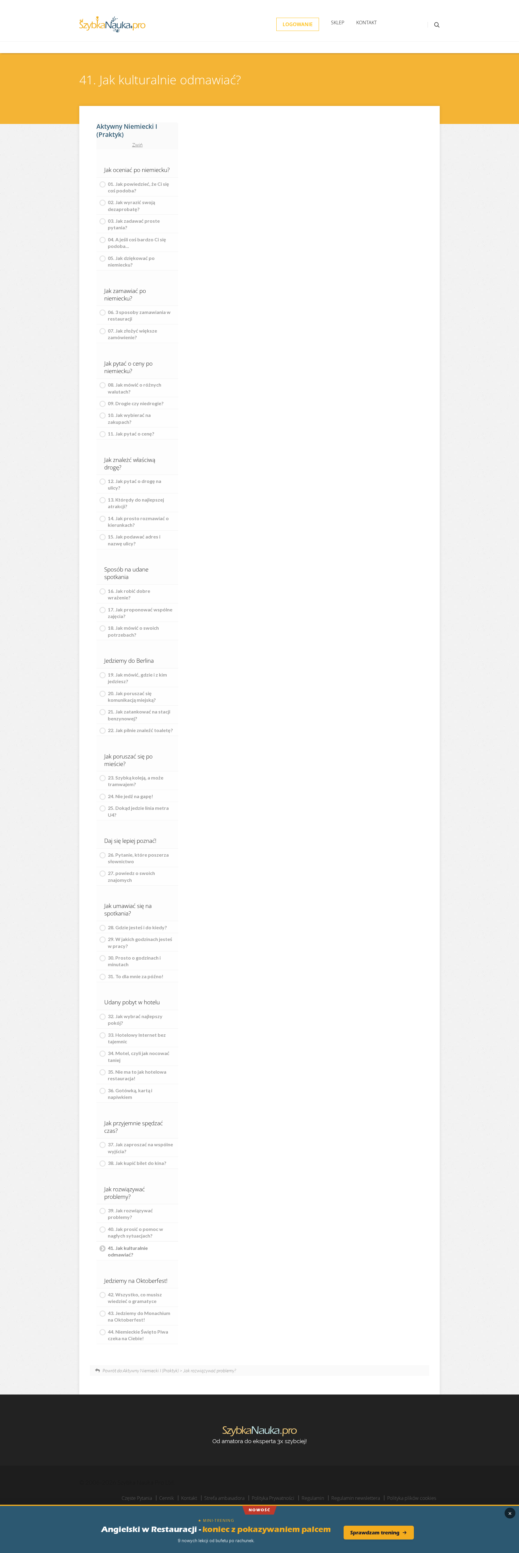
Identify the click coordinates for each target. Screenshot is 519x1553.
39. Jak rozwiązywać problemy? (130, 1214)
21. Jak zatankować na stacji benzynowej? (139, 715)
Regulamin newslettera (355, 1498)
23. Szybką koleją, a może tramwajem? (135, 781)
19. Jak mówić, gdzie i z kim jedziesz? (137, 678)
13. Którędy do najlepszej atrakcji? (136, 503)
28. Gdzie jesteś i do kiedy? (137, 927)
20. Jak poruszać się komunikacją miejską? (132, 696)
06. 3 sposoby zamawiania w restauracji (139, 315)
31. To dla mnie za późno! (135, 976)
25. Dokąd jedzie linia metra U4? (138, 811)
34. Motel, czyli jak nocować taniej (138, 1056)
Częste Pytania (137, 1498)
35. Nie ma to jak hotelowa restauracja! (137, 1075)
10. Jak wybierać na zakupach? (129, 418)
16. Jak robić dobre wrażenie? (129, 594)
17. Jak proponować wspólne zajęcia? (140, 613)
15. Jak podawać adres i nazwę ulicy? (134, 540)
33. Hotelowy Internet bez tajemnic (137, 1038)
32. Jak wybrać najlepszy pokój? (135, 1019)
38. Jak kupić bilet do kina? (137, 1163)
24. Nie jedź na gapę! (130, 796)
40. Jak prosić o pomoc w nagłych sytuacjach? (135, 1232)
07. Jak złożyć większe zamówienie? (132, 334)
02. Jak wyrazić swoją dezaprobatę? (131, 205)
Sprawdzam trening (374, 1533)
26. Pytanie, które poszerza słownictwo (138, 858)
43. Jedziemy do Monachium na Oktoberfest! (139, 1316)
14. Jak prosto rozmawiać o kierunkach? (138, 521)
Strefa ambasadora (224, 1498)
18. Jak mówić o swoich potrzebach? (133, 631)
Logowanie (298, 24)
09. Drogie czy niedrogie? (136, 403)
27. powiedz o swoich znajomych (131, 876)
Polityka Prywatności (273, 1498)
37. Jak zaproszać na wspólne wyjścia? (140, 1147)
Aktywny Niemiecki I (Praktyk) (126, 130)
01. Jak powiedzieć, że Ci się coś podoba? (138, 187)
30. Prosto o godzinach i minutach (134, 961)
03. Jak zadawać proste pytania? (134, 224)
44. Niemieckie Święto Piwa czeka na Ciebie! (138, 1335)
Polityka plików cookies (411, 1498)
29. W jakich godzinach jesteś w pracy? (140, 942)
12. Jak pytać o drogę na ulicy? (134, 484)
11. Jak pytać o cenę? (131, 433)
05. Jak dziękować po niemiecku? (131, 261)
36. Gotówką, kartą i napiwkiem (130, 1093)
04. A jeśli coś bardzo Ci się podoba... (137, 243)
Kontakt (366, 22)
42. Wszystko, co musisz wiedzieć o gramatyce (135, 1298)
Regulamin (313, 1498)
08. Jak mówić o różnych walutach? (134, 388)
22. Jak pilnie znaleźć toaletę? (140, 730)
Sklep (337, 22)
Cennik (166, 1498)
